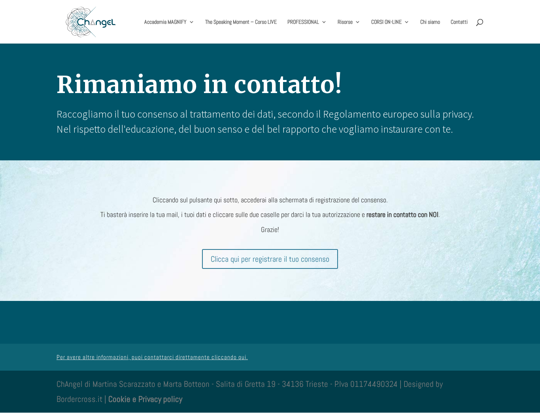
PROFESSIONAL (303, 22)
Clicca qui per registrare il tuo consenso (270, 259)
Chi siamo (430, 22)
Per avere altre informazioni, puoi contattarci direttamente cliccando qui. (152, 357)
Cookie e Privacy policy (145, 399)
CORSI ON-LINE (386, 22)
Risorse (345, 22)
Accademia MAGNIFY (165, 22)
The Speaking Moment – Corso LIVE (241, 22)
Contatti (459, 22)
